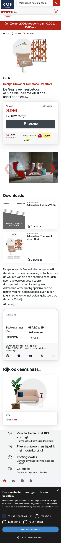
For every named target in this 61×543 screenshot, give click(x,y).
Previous (7, 167)
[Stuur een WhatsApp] (51, 356)
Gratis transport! (11, 136)
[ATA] (30, 392)
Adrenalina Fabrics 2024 (41, 204)
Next (52, 167)
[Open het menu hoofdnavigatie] (8, 17)
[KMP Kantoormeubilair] (7, 4)
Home (6, 33)
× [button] (57, 490)
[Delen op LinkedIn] (30, 356)
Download (36, 226)
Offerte (32, 124)
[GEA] (30, 55)
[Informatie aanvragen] (13, 480)
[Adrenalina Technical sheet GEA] (14, 247)
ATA (8, 415)
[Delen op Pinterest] (42, 356)
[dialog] (30, 515)
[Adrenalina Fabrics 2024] (14, 215)
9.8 (15, 12)
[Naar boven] (22, 480)
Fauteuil (30, 33)
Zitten (18, 33)
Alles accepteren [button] (30, 529)
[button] (30, 537)
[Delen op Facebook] (19, 356)
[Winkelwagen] (56, 11)
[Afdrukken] (9, 356)
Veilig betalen (30, 135)
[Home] (5, 480)
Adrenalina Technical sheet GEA (39, 237)
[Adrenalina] (49, 107)
